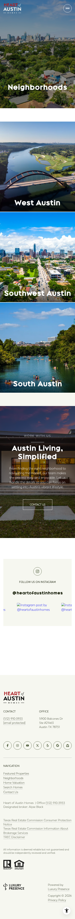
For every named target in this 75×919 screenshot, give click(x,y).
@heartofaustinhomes (37, 593)
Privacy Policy (57, 900)
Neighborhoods (13, 778)
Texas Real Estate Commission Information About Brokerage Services (35, 831)
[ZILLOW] (67, 745)
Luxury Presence (58, 889)
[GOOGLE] (57, 745)
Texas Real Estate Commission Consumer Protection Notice (37, 822)
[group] (37, 628)
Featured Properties (16, 773)
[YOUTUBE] (27, 745)
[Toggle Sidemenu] (67, 8)
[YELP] (47, 745)
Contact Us (10, 792)
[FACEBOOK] (7, 745)
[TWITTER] (37, 745)
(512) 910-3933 (13, 718)
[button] (37, 504)
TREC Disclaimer (14, 837)
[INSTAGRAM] (17, 745)
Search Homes (12, 787)
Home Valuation (14, 782)
